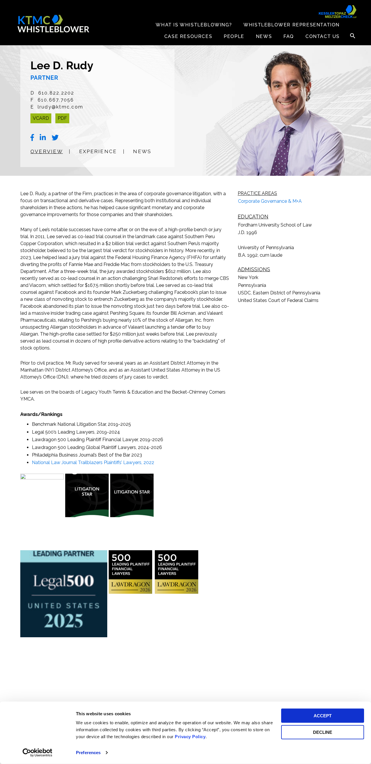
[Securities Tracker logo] (338, 11)
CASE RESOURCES (188, 36)
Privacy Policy (190, 736)
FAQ (288, 36)
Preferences (88, 752)
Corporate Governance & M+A (270, 201)
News (264, 36)
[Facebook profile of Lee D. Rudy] (32, 137)
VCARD (41, 118)
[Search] (352, 35)
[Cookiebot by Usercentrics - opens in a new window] (37, 752)
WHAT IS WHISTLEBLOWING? (194, 25)
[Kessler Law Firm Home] (53, 23)
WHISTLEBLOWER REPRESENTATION (291, 25)
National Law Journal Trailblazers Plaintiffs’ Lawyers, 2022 (93, 462)
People (234, 36)
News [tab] (142, 151)
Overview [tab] (46, 151)
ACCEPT (323, 715)
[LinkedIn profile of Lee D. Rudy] (43, 137)
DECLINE (322, 731)
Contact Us (322, 36)
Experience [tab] (98, 151)
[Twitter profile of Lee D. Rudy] (55, 137)
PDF (62, 118)
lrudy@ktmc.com (60, 107)
